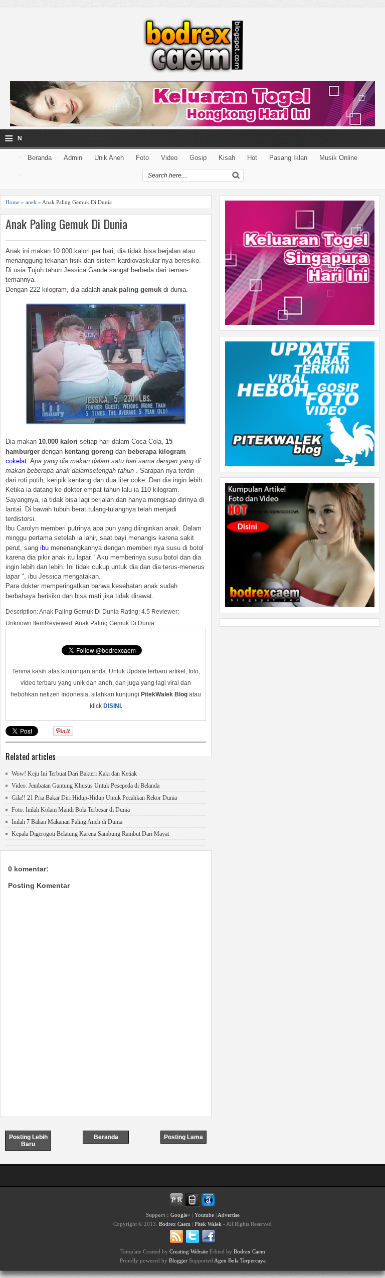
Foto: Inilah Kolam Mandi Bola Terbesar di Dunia (71, 809)
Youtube (204, 1215)
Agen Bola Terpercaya (240, 1260)
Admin (73, 157)
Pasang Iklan (288, 157)
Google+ (180, 1215)
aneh (31, 202)
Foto (142, 157)
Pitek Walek (208, 1224)
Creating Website (188, 1251)
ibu (44, 548)
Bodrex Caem (174, 1224)
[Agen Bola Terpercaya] (299, 605)
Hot (252, 157)
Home (13, 202)
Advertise (229, 1215)
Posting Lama (183, 1137)
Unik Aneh (109, 157)
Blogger (178, 1260)
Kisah (227, 157)
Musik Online (338, 157)
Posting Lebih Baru (28, 1141)
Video (169, 157)
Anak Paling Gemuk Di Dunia (66, 224)
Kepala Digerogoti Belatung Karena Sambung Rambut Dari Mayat (90, 833)
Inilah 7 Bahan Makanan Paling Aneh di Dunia (67, 821)
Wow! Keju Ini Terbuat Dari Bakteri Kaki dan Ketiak (74, 773)
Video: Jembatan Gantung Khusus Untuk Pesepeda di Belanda (85, 785)
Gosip (198, 157)
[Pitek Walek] (299, 464)
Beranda (40, 157)
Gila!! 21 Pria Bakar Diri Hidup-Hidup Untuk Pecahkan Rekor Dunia (94, 797)
